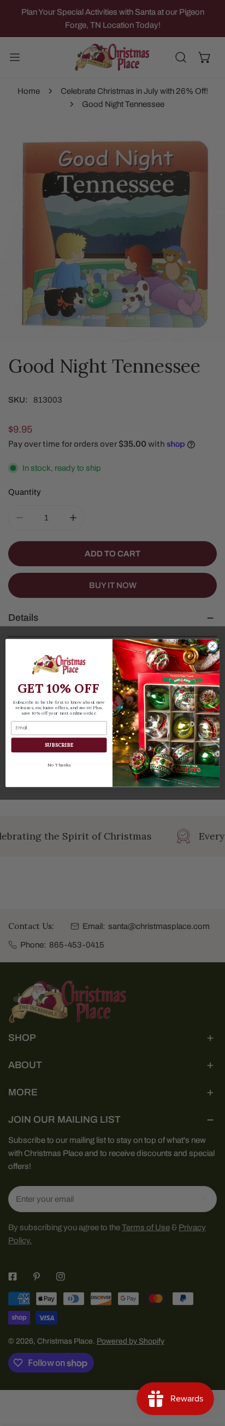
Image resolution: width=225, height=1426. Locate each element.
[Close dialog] (212, 646)
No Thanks (59, 765)
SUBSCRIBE (59, 745)
